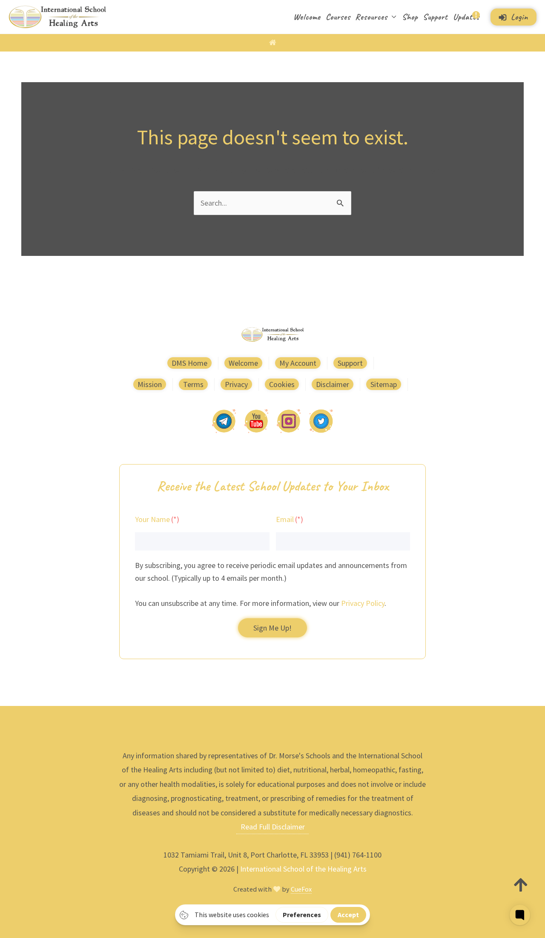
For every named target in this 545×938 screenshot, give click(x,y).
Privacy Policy (362, 603)
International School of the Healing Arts (303, 869)
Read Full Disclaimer (273, 827)
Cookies (282, 384)
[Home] (272, 42)
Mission (150, 384)
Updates (466, 16)
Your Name (152, 519)
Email (285, 519)
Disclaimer (332, 384)
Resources (371, 16)
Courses (338, 16)
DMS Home (189, 363)
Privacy (236, 384)
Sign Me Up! (272, 628)
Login (519, 16)
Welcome (307, 16)
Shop (410, 16)
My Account (297, 363)
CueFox (301, 889)
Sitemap (383, 384)
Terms (193, 384)
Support (435, 16)
